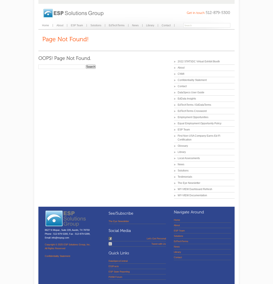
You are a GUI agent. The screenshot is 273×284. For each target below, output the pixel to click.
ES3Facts (114, 266)
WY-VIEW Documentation (192, 195)
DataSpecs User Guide (191, 92)
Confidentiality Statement (192, 80)
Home (45, 25)
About (60, 25)
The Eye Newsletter (189, 183)
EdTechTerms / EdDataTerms (194, 104)
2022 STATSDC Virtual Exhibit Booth (199, 61)
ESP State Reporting (119, 271)
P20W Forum (115, 277)
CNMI (181, 73)
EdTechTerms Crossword (192, 111)
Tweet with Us (158, 244)
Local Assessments (189, 158)
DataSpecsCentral (118, 261)
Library (150, 25)
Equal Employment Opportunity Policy (199, 123)
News (135, 25)
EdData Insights (187, 98)
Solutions (95, 25)
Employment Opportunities (193, 117)
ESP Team (77, 25)
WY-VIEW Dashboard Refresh (195, 189)
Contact (166, 25)
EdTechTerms (117, 25)
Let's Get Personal (156, 238)
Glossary (183, 145)
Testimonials (185, 176)
